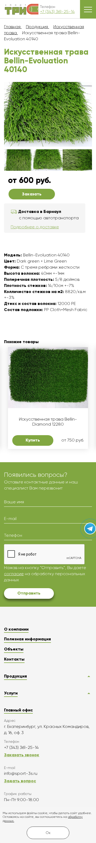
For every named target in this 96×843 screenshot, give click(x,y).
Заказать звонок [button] (21, 754)
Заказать (32, 193)
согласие (14, 573)
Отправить (29, 593)
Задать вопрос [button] (20, 780)
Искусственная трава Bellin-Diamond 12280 (48, 421)
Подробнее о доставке (35, 226)
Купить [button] (33, 440)
